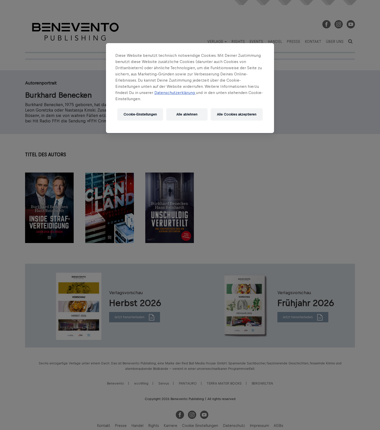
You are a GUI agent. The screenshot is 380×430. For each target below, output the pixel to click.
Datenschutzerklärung (175, 92)
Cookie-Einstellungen (140, 114)
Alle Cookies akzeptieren (236, 114)
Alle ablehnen (186, 114)
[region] (190, 88)
